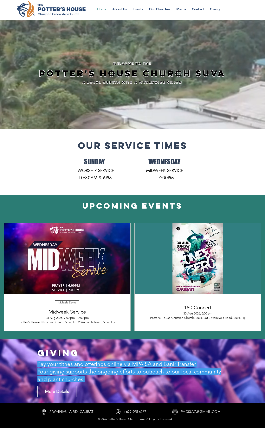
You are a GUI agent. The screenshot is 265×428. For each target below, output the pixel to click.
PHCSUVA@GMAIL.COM (201, 412)
